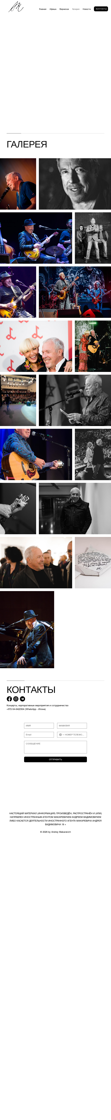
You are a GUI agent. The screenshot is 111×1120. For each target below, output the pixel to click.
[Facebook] (9, 698)
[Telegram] (22, 698)
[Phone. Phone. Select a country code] (61, 734)
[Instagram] (15, 698)
